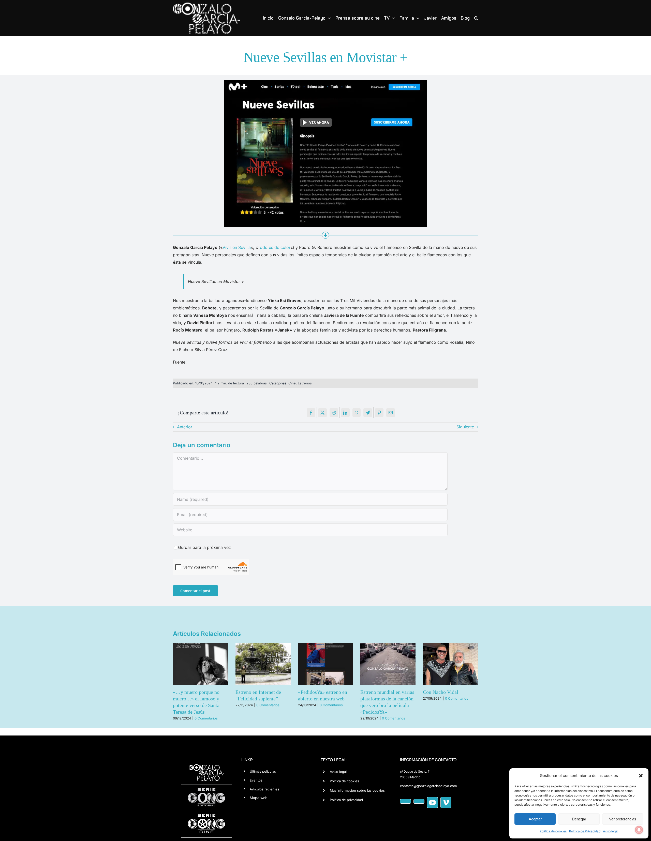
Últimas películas (263, 771)
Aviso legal (610, 831)
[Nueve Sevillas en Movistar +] (325, 82)
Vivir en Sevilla (237, 247)
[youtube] (432, 802)
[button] (640, 775)
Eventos (256, 780)
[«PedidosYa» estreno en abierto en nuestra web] (233, 664)
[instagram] (418, 801)
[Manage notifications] (639, 830)
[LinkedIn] (345, 412)
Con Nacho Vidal (348, 692)
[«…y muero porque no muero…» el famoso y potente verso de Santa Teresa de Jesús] (420, 664)
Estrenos (305, 383)
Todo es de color (274, 247)
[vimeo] (445, 802)
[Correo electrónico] (390, 412)
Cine (292, 383)
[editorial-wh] (206, 789)
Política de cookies (553, 831)
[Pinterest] (379, 412)
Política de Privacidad (584, 831)
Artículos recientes (264, 789)
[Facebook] (311, 412)
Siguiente (465, 426)
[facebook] (405, 801)
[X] (322, 412)
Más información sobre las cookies (357, 790)
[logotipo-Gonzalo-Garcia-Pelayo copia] (206, 4)
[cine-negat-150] (206, 815)
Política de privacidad (346, 800)
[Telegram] (367, 412)
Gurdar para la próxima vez (204, 547)
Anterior (184, 426)
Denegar (579, 819)
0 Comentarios (175, 705)
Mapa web (259, 797)
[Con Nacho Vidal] (358, 664)
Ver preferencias (622, 819)
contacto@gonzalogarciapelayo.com (428, 786)
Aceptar (535, 819)
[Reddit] (333, 412)
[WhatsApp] (356, 412)
